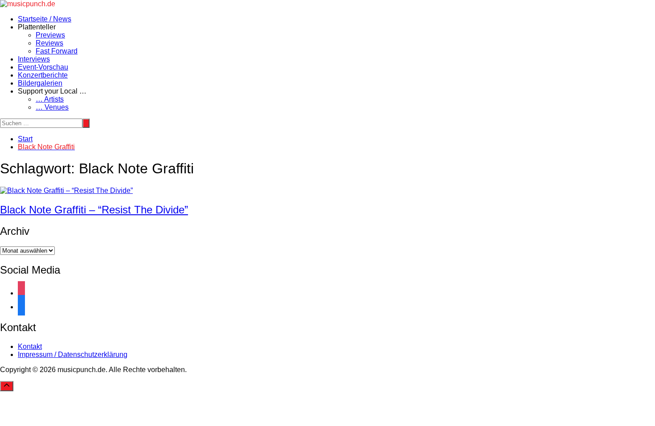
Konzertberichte (43, 75)
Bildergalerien (40, 83)
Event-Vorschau (43, 67)
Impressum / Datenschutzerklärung (72, 354)
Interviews (34, 59)
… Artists (50, 99)
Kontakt (30, 346)
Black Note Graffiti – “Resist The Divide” (94, 210)
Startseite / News (44, 19)
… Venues (52, 107)
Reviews (49, 43)
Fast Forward (57, 51)
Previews (50, 35)
